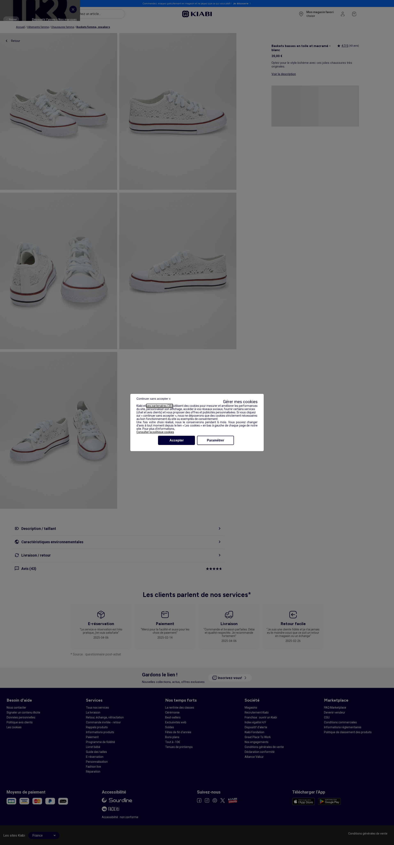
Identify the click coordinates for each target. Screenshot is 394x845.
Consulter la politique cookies (155, 432)
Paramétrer (215, 440)
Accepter (177, 440)
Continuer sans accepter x (153, 398)
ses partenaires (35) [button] (160, 405)
